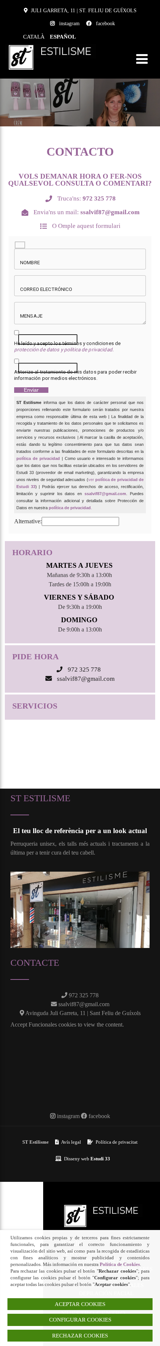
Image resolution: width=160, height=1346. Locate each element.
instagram (69, 23)
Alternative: (28, 521)
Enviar (31, 390)
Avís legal (70, 1142)
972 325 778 (83, 995)
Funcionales (43, 1024)
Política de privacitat (116, 1142)
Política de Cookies (120, 1264)
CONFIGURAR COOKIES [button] (80, 1320)
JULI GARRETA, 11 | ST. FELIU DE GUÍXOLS (84, 10)
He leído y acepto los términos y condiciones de (67, 346)
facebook (105, 23)
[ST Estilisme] (50, 47)
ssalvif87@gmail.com (83, 1004)
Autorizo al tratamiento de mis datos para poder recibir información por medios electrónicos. (75, 375)
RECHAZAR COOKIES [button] (80, 1336)
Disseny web (86, 1158)
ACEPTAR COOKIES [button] (80, 1304)
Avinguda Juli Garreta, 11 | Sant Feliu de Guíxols (82, 1013)
